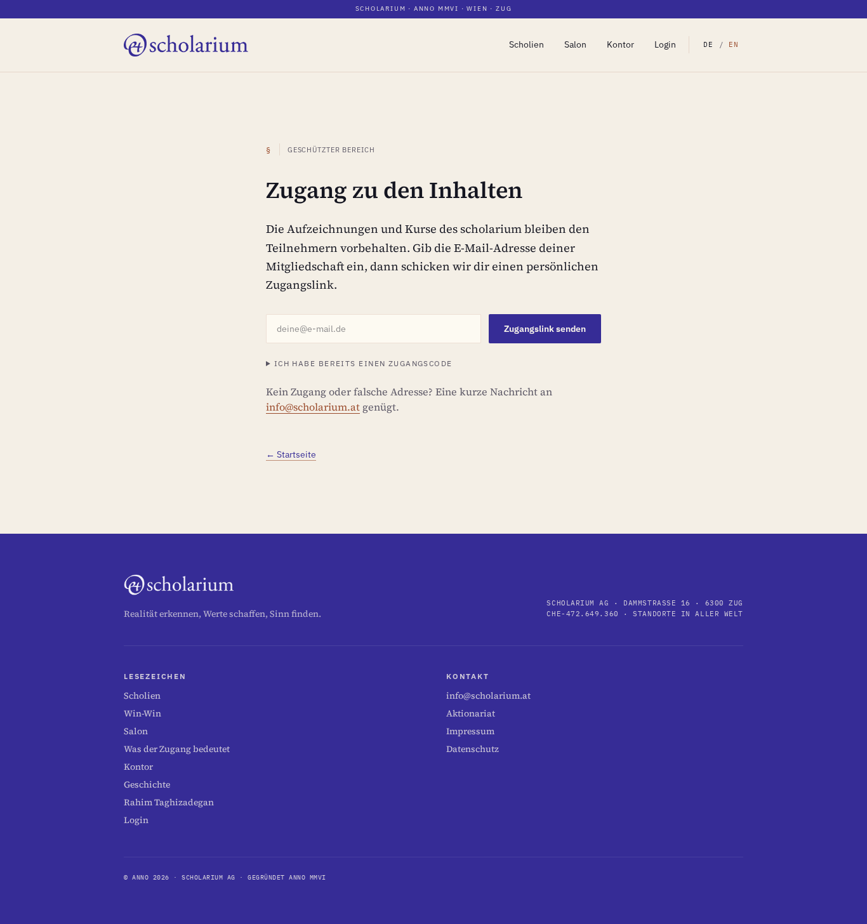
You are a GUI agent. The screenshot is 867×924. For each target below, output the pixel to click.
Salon (575, 44)
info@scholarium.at (313, 407)
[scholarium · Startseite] (187, 45)
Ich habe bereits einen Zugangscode (363, 363)
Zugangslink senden (545, 328)
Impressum (470, 731)
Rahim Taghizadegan (169, 802)
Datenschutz (472, 748)
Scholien (526, 44)
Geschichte (147, 784)
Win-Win (142, 713)
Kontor (620, 44)
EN (734, 44)
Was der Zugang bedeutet (177, 748)
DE (708, 44)
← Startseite (291, 454)
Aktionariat (470, 713)
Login (665, 44)
